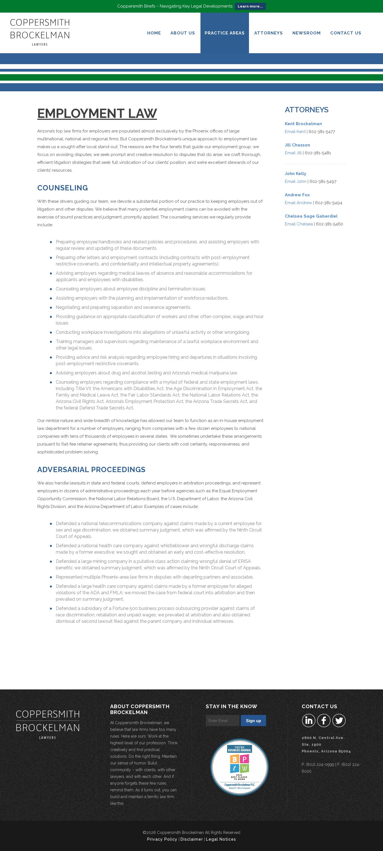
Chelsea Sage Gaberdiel (311, 216)
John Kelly (295, 173)
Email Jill (293, 152)
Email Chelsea (299, 224)
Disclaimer (192, 839)
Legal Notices (221, 839)
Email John (295, 181)
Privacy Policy (162, 839)
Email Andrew (298, 202)
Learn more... (250, 6)
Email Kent (295, 131)
